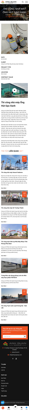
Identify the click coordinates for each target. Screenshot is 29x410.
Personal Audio (4, 383)
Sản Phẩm (3, 378)
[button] (25, 38)
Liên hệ (3, 370)
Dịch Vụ (3, 380)
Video (2, 388)
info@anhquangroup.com (16, 355)
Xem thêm (3, 188)
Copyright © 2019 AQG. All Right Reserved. (14, 402)
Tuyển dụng (4, 391)
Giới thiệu (3, 367)
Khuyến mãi (4, 386)
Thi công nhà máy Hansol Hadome (12, 172)
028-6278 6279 (15, 352)
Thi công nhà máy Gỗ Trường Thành (12, 208)
